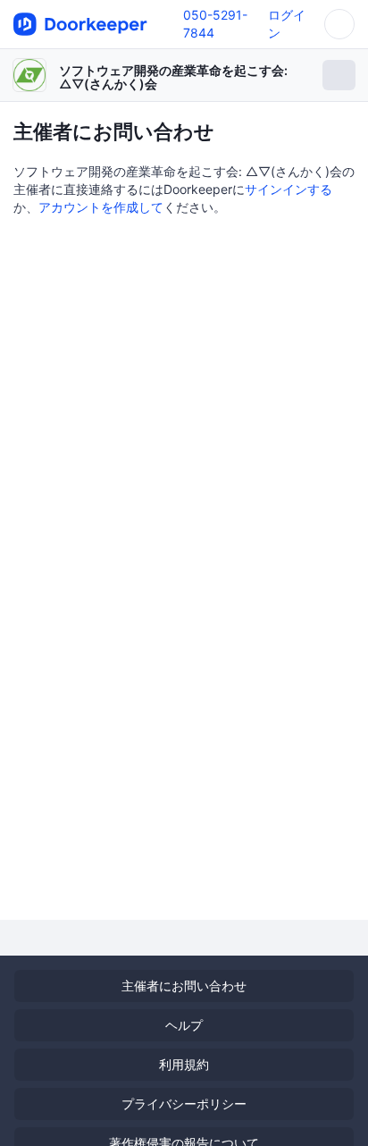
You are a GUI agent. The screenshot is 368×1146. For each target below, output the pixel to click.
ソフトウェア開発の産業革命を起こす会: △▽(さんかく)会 (173, 77)
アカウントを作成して (100, 207)
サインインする (288, 189)
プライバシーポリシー (184, 1103)
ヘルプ (184, 1024)
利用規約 (184, 1064)
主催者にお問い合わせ (184, 985)
